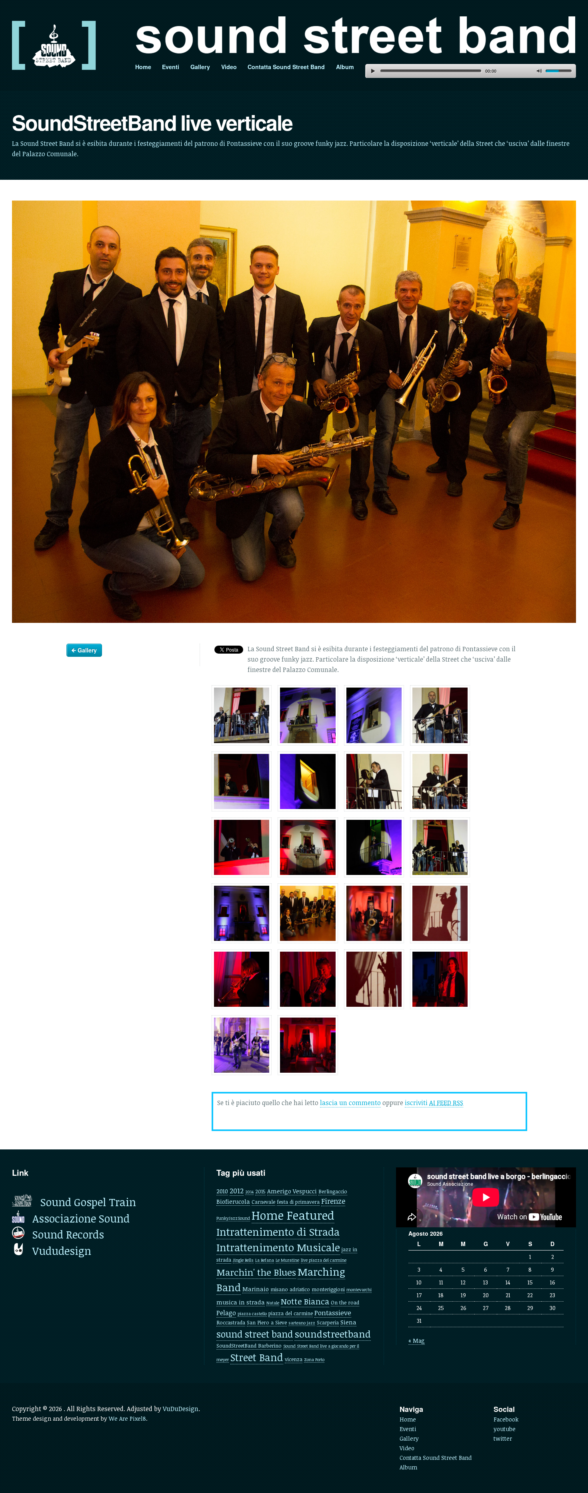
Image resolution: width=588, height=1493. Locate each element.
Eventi (170, 67)
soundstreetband (332, 1333)
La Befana (264, 1260)
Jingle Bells (243, 1260)
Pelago (226, 1312)
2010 (222, 1191)
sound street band (254, 1334)
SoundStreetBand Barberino (249, 1345)
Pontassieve (332, 1312)
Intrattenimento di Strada (278, 1232)
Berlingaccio (332, 1191)
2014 (249, 1192)
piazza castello (252, 1313)
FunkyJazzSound (233, 1218)
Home (143, 67)
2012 (237, 1190)
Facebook (506, 1419)
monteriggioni (328, 1289)
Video (229, 67)
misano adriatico (290, 1289)
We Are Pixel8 (127, 1418)
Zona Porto (314, 1359)
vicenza (293, 1359)
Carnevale (263, 1201)
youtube (505, 1429)
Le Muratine (287, 1260)
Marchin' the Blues (256, 1272)
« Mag (416, 1340)
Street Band (256, 1357)
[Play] (372, 71)
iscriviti (434, 1102)
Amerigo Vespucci (292, 1191)
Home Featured (293, 1215)
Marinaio (255, 1289)
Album (345, 67)
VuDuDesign (180, 1408)
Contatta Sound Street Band (286, 67)
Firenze (333, 1201)
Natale (272, 1303)
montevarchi (359, 1289)
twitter (503, 1438)
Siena (348, 1322)
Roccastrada (230, 1322)
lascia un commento (350, 1102)
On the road (345, 1302)
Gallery (200, 67)
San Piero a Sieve (267, 1322)
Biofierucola (233, 1201)
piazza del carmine (290, 1313)
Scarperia (328, 1322)
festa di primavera (298, 1201)
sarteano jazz (301, 1323)
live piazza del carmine (323, 1260)
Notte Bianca (305, 1301)
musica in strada (240, 1302)
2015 (260, 1191)
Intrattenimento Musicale (278, 1247)
